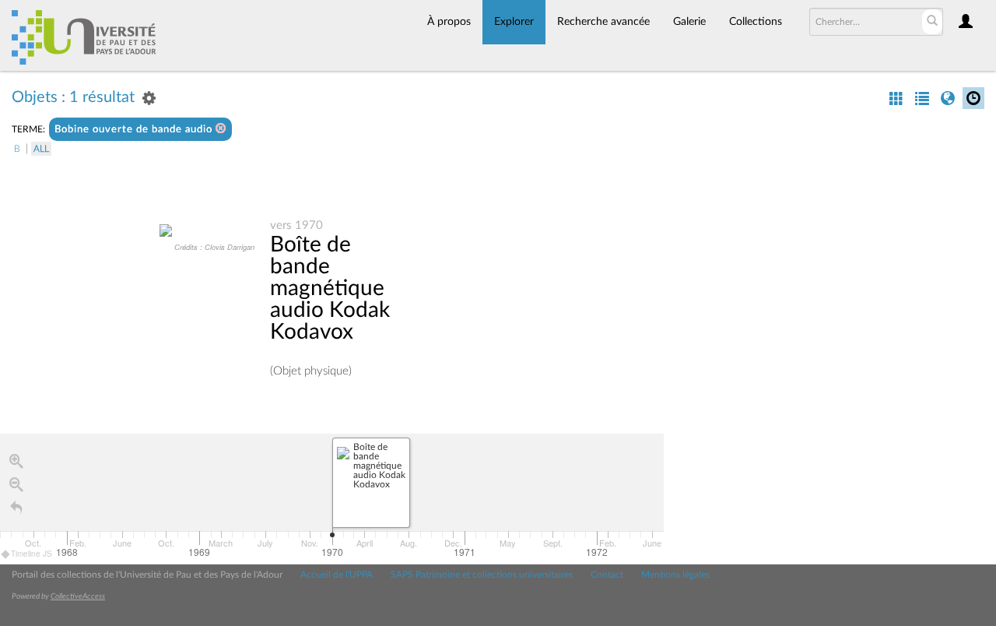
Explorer (514, 21)
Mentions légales (675, 574)
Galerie (689, 21)
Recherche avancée (603, 21)
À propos (449, 21)
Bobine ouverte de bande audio (135, 130)
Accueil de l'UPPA (336, 574)
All (41, 148)
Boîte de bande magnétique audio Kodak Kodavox (330, 288)
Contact (607, 574)
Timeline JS (31, 553)
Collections (755, 21)
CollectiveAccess (78, 596)
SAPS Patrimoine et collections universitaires (482, 574)
